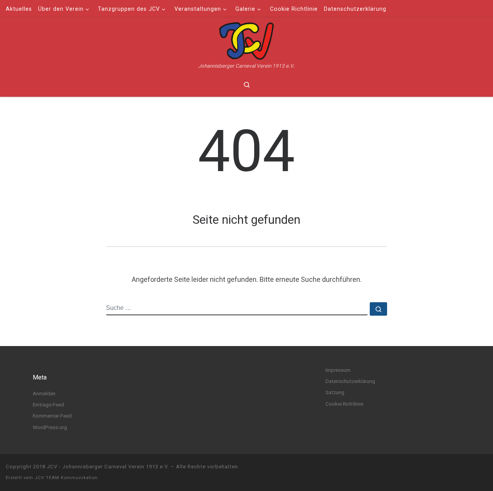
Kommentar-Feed (52, 416)
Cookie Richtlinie (344, 404)
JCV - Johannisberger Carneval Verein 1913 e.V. (108, 466)
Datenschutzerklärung (350, 381)
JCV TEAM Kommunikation (66, 477)
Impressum (337, 370)
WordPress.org (50, 427)
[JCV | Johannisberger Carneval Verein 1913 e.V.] (246, 40)
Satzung (334, 392)
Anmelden (44, 393)
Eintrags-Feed (48, 404)
